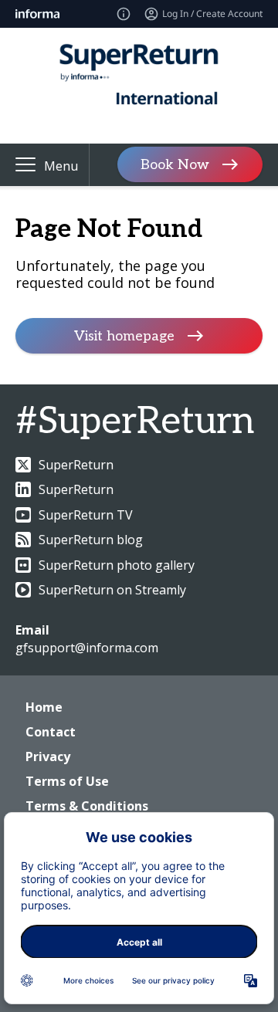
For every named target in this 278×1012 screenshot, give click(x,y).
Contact (50, 731)
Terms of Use (67, 781)
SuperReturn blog (91, 539)
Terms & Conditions (86, 805)
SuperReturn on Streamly (112, 589)
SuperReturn (76, 464)
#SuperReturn (134, 422)
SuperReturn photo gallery (117, 565)
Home (44, 707)
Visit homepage (124, 336)
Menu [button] (61, 165)
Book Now (175, 165)
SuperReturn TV (86, 514)
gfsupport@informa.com (86, 647)
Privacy (47, 756)
